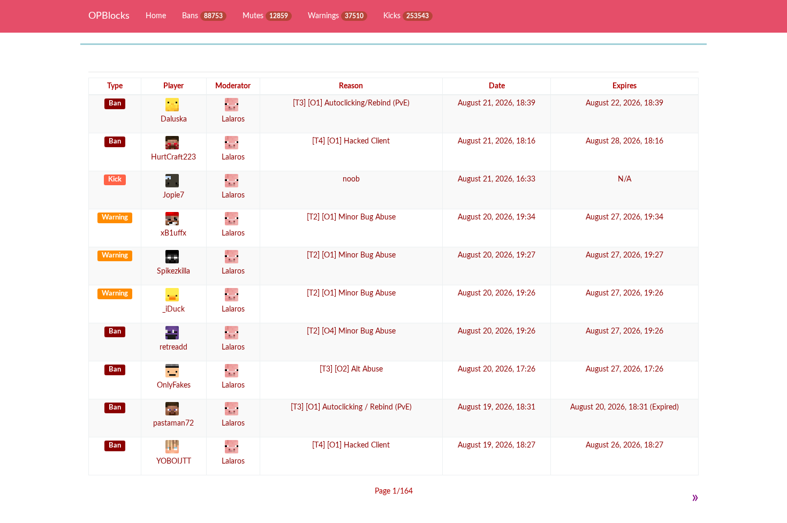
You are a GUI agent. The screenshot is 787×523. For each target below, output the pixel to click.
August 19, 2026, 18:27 (496, 445)
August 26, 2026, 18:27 (624, 445)
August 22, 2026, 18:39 (624, 103)
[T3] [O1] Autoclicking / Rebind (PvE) (351, 407)
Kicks (406, 16)
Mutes (265, 16)
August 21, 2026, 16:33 (496, 179)
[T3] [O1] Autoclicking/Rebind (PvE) (351, 103)
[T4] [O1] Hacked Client (351, 141)
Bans (202, 16)
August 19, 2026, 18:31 (496, 407)
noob (351, 179)
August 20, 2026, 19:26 (496, 293)
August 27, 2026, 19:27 (624, 255)
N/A (624, 179)
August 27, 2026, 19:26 (624, 293)
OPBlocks (109, 16)
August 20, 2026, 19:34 (496, 217)
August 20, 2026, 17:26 (496, 369)
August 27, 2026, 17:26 (624, 369)
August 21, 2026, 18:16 (496, 141)
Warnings (336, 16)
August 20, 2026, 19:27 (496, 255)
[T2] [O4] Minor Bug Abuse (351, 331)
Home (156, 16)
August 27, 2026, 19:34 (624, 217)
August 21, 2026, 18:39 (496, 103)
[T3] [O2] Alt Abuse (351, 369)
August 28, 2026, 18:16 (624, 141)
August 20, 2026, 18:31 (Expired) (624, 407)
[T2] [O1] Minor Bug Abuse (351, 217)
